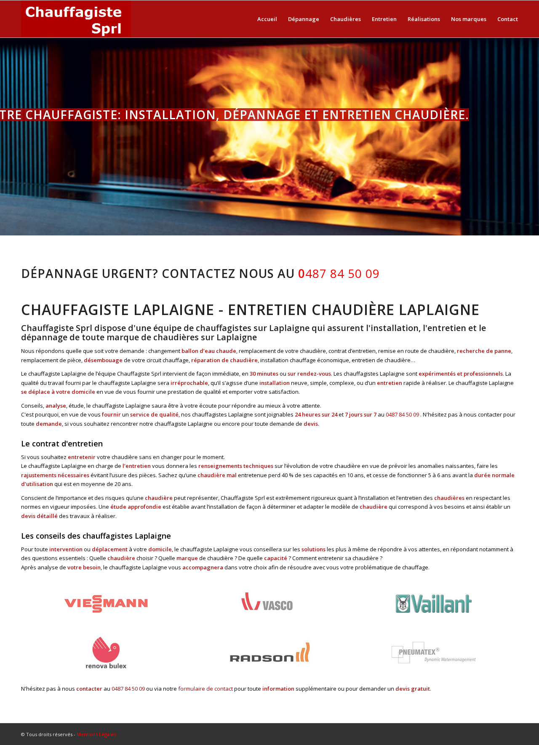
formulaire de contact (205, 688)
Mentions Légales (96, 734)
